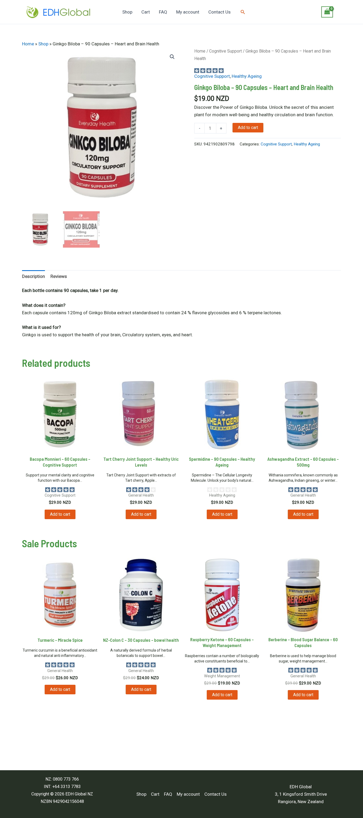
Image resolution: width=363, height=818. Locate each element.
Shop (127, 12)
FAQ (163, 12)
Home (28, 43)
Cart (145, 12)
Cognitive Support (225, 51)
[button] (242, 12)
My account (187, 12)
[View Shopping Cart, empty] (327, 12)
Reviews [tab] (58, 276)
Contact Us (219, 12)
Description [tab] (33, 276)
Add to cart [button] (60, 514)
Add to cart (248, 127)
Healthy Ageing (247, 76)
